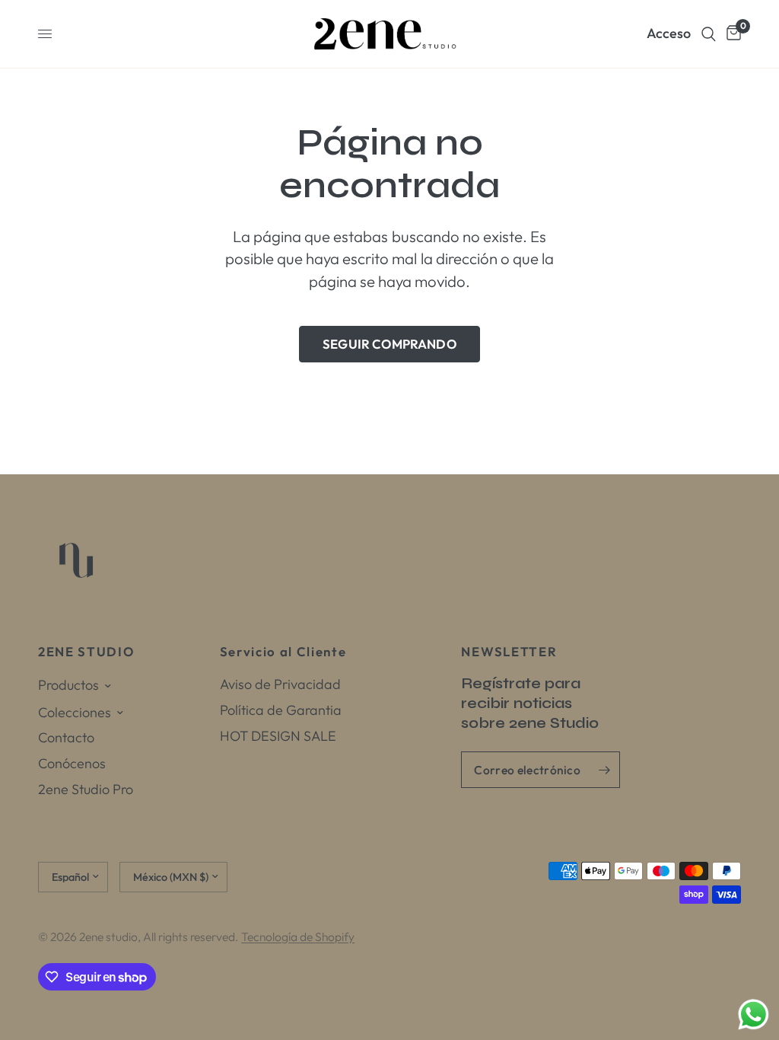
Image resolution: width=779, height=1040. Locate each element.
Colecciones (74, 712)
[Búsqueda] (708, 34)
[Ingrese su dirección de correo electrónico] (605, 769)
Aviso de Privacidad (280, 684)
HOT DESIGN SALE (278, 736)
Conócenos (72, 763)
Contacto (66, 737)
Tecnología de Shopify (298, 936)
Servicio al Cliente (283, 652)
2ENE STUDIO (86, 652)
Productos (68, 685)
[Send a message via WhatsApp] (753, 1014)
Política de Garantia (281, 710)
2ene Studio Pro (85, 789)
